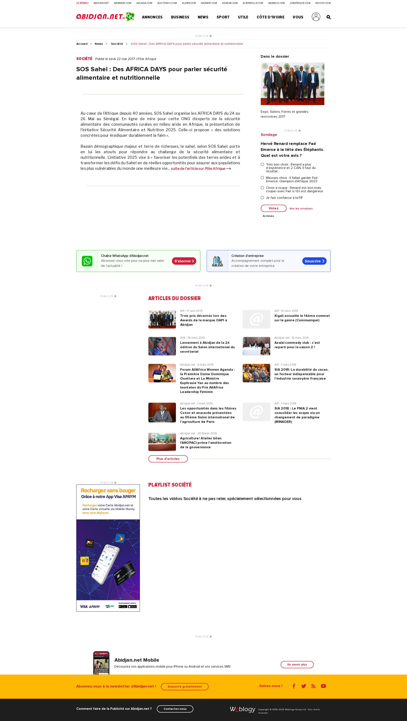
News (203, 17)
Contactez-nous (175, 709)
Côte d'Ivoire (270, 17)
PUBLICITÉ (202, 36)
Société (117, 43)
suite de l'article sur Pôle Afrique (198, 169)
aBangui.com (276, 3)
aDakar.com (230, 3)
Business (180, 17)
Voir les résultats (301, 208)
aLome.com (189, 3)
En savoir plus (297, 664)
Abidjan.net (101, 3)
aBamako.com (122, 3)
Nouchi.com (323, 3)
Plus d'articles (168, 459)
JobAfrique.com (300, 3)
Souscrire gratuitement (185, 686)
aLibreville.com (253, 3)
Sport (223, 17)
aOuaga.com (144, 3)
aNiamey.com (209, 3)
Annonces (152, 17)
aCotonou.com (167, 3)
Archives (268, 216)
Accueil (82, 43)
